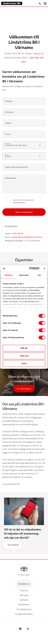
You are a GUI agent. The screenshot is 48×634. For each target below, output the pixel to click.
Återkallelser (24, 604)
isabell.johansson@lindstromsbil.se (26, 237)
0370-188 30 (17, 233)
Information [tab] (24, 275)
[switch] (42, 323)
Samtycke (24, 600)
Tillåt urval (24, 356)
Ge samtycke (13, 545)
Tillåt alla (24, 348)
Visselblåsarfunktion (24, 614)
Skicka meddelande (24, 212)
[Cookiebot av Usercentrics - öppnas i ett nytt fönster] (29, 268)
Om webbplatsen (24, 609)
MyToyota (24, 595)
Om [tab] (39, 275)
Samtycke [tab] (9, 275)
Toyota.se (24, 590)
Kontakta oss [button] (24, 584)
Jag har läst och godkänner (23, 201)
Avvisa (24, 363)
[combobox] (24, 145)
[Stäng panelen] (44, 268)
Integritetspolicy (19, 202)
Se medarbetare (24, 388)
